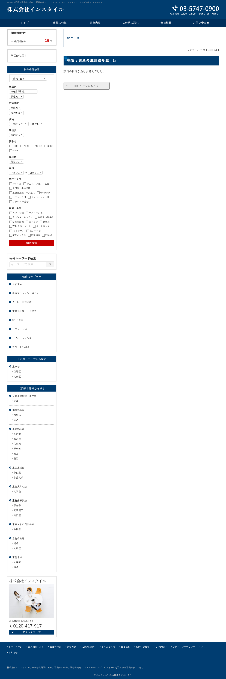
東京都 (16, 366)
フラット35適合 (21, 347)
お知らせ (13, 652)
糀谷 (16, 543)
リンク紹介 (161, 646)
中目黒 (17, 472)
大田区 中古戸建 (22, 302)
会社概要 (165, 22)
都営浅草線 (18, 410)
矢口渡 (17, 515)
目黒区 (17, 371)
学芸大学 (18, 477)
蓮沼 (16, 458)
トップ (25, 22)
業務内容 (95, 22)
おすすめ (17, 284)
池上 (16, 453)
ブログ (204, 646)
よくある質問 (108, 646)
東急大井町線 (19, 486)
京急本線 (17, 557)
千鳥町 (17, 448)
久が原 (17, 443)
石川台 (17, 438)
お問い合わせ (201, 22)
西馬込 (17, 415)
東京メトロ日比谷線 (23, 524)
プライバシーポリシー (184, 646)
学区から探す (19, 55)
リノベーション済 (22, 338)
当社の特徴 (60, 22)
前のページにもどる (86, 85)
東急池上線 (18, 429)
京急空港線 (18, 538)
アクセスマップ (32, 632)
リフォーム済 (19, 329)
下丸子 (17, 505)
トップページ (15, 646)
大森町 (17, 562)
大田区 (17, 376)
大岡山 (17, 491)
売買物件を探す (36, 646)
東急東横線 (18, 467)
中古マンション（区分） (25, 293)
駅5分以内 (17, 320)
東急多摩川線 (19, 500)
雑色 (16, 567)
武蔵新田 (18, 510)
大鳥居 (17, 548)
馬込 (16, 420)
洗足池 (17, 433)
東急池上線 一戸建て (24, 311)
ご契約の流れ (131, 22)
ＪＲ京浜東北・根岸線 (24, 396)
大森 (16, 401)
